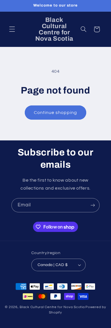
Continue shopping (55, 112)
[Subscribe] (92, 205)
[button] (11, 29)
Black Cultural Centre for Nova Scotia (52, 307)
